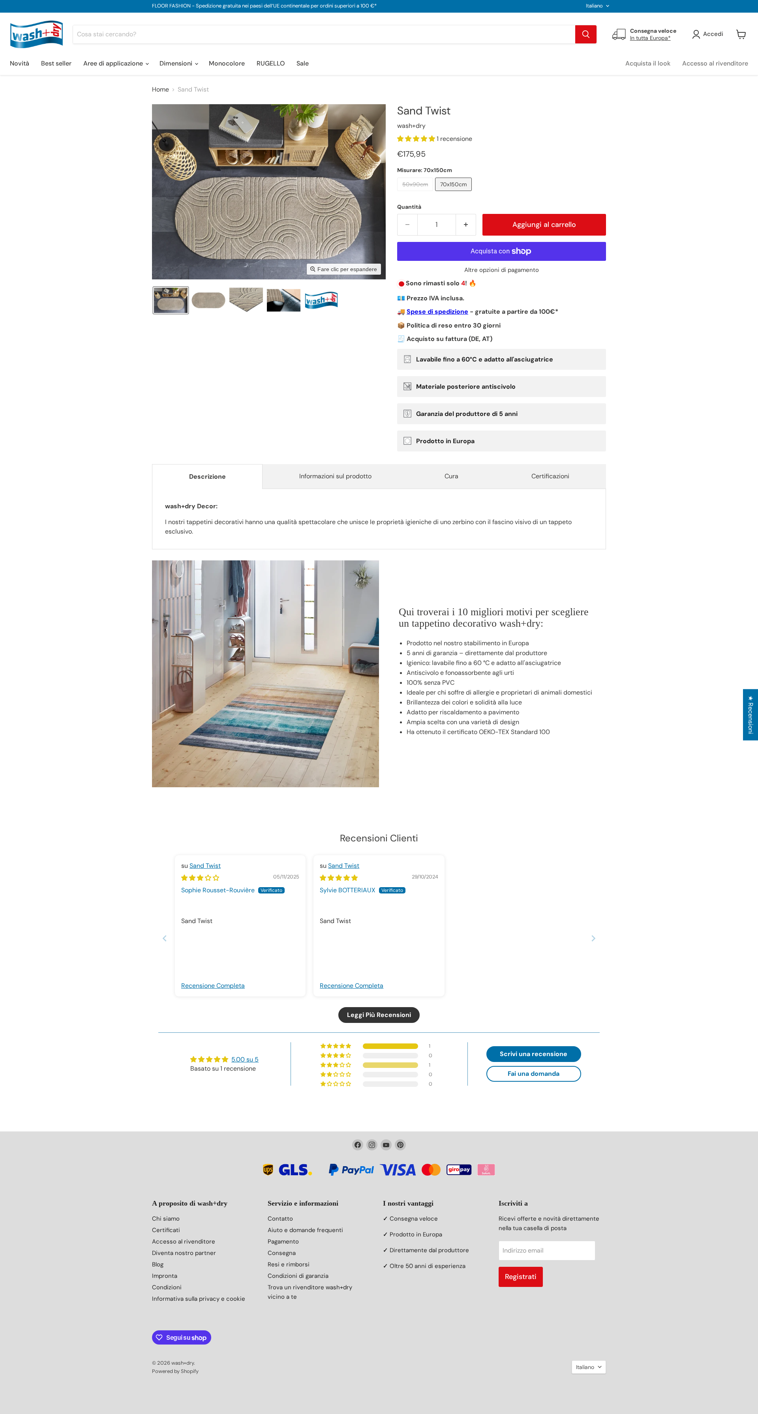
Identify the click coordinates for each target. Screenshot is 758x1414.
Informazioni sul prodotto (335, 476)
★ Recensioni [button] (751, 714)
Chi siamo (166, 1219)
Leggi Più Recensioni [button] (379, 1015)
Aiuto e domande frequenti (305, 1230)
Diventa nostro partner (184, 1253)
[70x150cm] (454, 193)
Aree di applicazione (113, 63)
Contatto (280, 1219)
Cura (451, 476)
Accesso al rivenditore (715, 63)
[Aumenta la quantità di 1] (466, 225)
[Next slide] (593, 938)
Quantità (409, 207)
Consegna (282, 1253)
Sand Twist (205, 866)
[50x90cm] (416, 193)
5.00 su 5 (245, 1059)
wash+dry (411, 126)
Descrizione (207, 476)
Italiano (594, 5)
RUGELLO (271, 63)
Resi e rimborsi (289, 1264)
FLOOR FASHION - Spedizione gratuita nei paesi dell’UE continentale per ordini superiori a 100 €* (264, 6)
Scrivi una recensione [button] (533, 1054)
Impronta (164, 1276)
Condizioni (167, 1287)
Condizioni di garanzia (298, 1276)
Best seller (56, 63)
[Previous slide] (164, 938)
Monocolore (227, 63)
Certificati (166, 1230)
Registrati (521, 1276)
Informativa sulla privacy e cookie (198, 1299)
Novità (19, 63)
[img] (200, 878)
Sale (302, 63)
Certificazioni (550, 476)
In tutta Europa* (650, 37)
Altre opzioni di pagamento (501, 270)
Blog (157, 1264)
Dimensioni (176, 63)
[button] (170, 300)
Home (160, 89)
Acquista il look (647, 63)
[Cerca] (586, 34)
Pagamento (283, 1241)
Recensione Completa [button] (213, 985)
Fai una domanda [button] (533, 1073)
